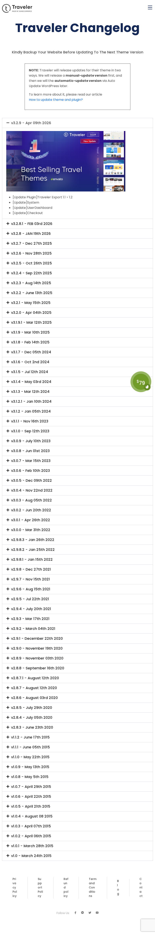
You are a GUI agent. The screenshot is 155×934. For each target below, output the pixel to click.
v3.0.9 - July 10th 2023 (30, 441)
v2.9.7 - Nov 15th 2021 (30, 579)
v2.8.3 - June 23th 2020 (32, 727)
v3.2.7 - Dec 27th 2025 (31, 243)
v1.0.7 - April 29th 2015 (31, 786)
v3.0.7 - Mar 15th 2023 (30, 461)
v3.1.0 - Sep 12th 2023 (30, 431)
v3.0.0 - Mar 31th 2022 (30, 530)
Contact (140, 887)
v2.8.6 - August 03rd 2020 (34, 698)
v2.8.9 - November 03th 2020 (37, 658)
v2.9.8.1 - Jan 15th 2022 (32, 559)
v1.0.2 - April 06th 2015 (31, 836)
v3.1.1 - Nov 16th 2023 (29, 421)
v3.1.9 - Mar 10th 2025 (30, 332)
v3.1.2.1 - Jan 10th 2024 (31, 401)
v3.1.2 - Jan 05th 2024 (31, 411)
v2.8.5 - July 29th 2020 (31, 707)
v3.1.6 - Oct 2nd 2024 (30, 362)
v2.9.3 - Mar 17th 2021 (30, 619)
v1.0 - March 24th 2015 (31, 856)
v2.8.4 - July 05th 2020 (31, 717)
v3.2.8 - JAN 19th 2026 (31, 233)
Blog (118, 887)
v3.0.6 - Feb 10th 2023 (30, 470)
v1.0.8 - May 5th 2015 (29, 777)
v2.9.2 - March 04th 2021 (33, 628)
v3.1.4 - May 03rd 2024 (31, 382)
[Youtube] (97, 913)
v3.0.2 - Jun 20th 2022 (31, 510)
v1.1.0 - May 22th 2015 (30, 757)
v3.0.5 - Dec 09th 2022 (31, 480)
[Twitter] (89, 913)
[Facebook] (75, 913)
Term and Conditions (92, 887)
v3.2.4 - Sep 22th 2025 (31, 273)
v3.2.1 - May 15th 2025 (30, 303)
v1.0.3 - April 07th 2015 (31, 826)
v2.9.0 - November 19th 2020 (37, 648)
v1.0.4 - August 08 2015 (31, 816)
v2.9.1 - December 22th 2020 (37, 638)
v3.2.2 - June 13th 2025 (31, 293)
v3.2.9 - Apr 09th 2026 (31, 123)
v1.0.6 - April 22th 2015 (31, 796)
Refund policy (66, 887)
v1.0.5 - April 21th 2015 (30, 806)
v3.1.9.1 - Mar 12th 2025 (31, 322)
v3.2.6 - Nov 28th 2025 (31, 253)
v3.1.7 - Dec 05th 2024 (31, 352)
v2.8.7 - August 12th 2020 (34, 688)
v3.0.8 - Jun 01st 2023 (30, 451)
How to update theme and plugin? (56, 99)
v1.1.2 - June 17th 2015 (30, 737)
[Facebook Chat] (82, 913)
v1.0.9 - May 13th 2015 (30, 767)
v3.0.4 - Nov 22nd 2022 (31, 490)
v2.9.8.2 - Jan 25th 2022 (33, 549)
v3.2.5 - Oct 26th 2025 (31, 263)
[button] (77, 123)
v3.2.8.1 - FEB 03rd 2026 (31, 224)
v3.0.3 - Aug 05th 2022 (31, 500)
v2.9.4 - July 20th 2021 (31, 609)
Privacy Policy (15, 887)
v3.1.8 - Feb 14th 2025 (30, 342)
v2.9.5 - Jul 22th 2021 (30, 599)
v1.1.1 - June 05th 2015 (30, 747)
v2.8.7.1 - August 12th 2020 (35, 678)
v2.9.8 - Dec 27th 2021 (31, 569)
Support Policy (40, 887)
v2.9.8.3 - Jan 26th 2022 (32, 540)
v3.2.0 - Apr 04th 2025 (31, 312)
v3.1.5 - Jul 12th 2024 (29, 372)
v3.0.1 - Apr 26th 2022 (30, 520)
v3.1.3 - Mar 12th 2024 (30, 391)
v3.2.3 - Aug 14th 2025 (31, 283)
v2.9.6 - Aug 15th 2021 (30, 589)
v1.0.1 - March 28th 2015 (32, 846)
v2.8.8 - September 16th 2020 (37, 668)
